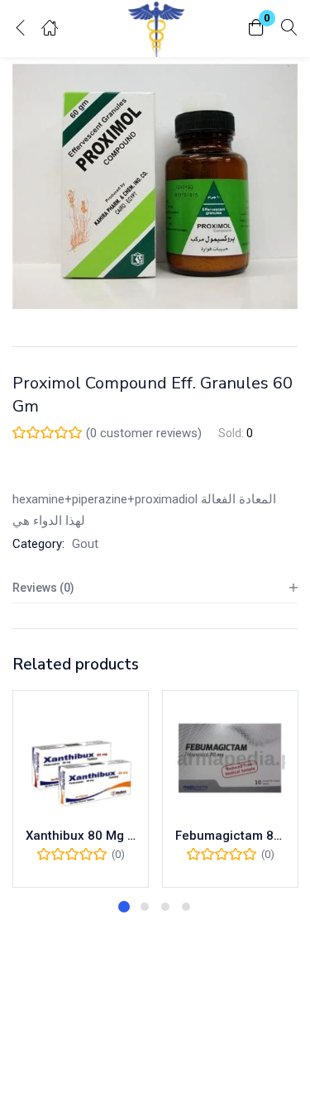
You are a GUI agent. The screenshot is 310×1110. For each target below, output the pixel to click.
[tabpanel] (80, 789)
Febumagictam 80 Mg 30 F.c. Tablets (230, 835)
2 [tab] (145, 907)
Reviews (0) (43, 587)
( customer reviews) (144, 433)
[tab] (155, 588)
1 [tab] (124, 907)
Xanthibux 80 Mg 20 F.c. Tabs (81, 835)
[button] (256, 28)
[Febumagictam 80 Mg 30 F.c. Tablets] (230, 758)
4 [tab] (186, 907)
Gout (85, 543)
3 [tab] (165, 907)
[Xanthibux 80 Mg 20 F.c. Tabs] (81, 758)
